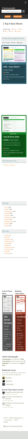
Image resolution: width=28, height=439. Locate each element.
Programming (8, 217)
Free (21, 29)
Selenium (7, 215)
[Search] (23, 11)
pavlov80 (8, 396)
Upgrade (7, 243)
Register (17, 16)
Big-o (6, 251)
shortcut (19, 344)
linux (10, 76)
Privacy (6, 422)
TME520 (7, 72)
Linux (15, 29)
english (7, 76)
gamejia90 (8, 392)
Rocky (6, 237)
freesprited (8, 344)
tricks (21, 152)
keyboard (22, 76)
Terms (16, 420)
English (7, 225)
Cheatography (6, 359)
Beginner (7, 223)
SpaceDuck (9, 381)
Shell (11, 31)
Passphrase (8, 249)
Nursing (7, 213)
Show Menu (25, 2)
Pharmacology (9, 221)
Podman (7, 235)
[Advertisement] (12, 2)
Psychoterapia (9, 247)
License (18, 31)
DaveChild (8, 377)
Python (7, 209)
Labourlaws (8, 239)
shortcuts (16, 76)
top (13, 76)
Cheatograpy (8, 241)
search (20, 342)
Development (8, 211)
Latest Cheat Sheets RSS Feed (13, 426)
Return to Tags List (10, 165)
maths (22, 363)
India (5, 31)
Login (7, 16)
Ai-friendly (8, 253)
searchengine (20, 348)
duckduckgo (20, 346)
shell (18, 152)
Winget (7, 245)
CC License (8, 420)
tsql (7, 348)
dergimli (21, 333)
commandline (11, 152)
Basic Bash (20, 392)
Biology (7, 219)
